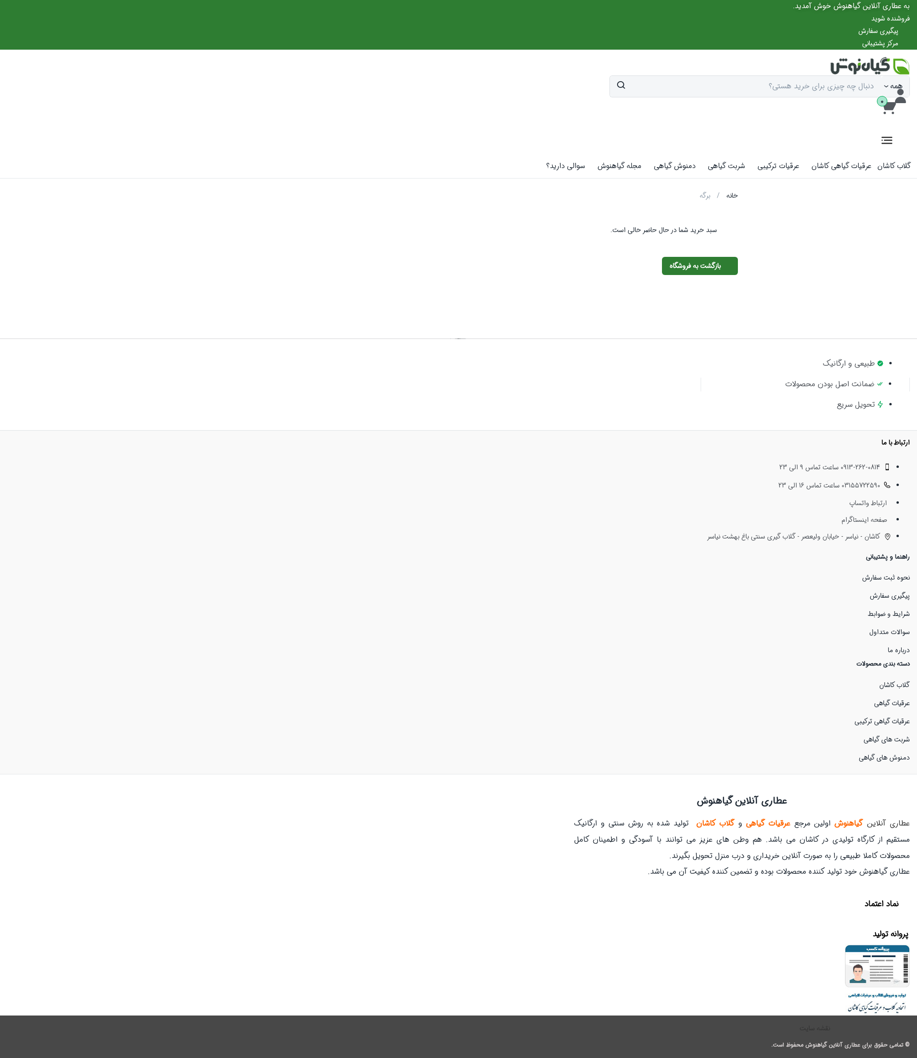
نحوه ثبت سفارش (886, 577)
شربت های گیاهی (887, 739)
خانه (732, 195)
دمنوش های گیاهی (884, 757)
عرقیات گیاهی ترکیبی (882, 721)
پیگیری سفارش (890, 596)
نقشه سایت (815, 1028)
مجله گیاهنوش (619, 166)
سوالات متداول (889, 632)
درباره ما (899, 650)
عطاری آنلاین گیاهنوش (832, 1044)
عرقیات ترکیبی (778, 166)
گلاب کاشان (894, 166)
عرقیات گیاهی (892, 703)
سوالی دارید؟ (565, 166)
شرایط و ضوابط (889, 614)
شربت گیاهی (726, 166)
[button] (851, 6)
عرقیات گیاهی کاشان (841, 166)
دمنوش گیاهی (674, 166)
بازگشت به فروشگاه (696, 266)
